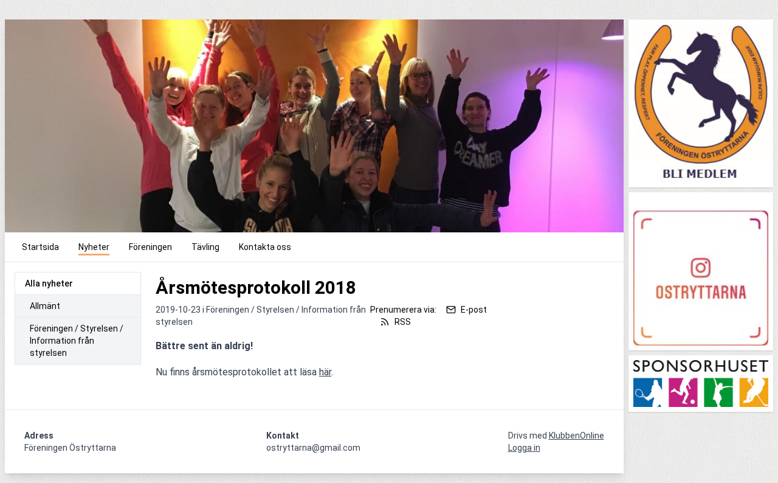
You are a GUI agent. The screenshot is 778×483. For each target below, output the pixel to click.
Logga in (524, 448)
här (325, 372)
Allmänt (45, 306)
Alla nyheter (49, 283)
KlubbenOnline (576, 435)
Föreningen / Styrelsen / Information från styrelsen (76, 341)
